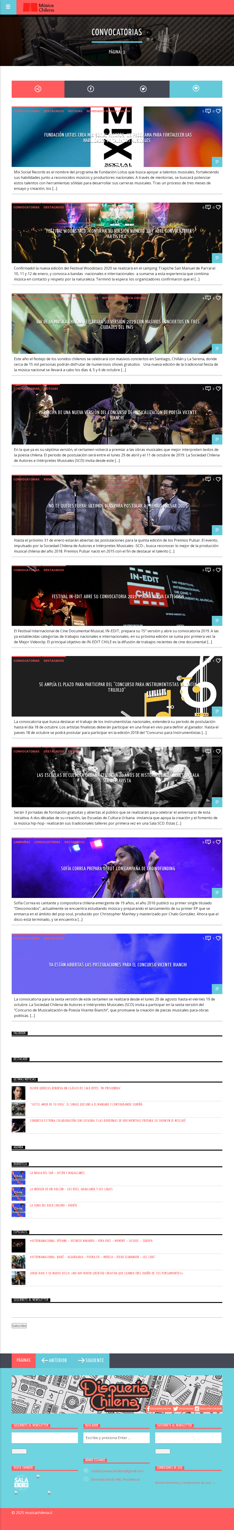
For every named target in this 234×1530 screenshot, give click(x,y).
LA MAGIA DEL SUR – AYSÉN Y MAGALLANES (57, 1173)
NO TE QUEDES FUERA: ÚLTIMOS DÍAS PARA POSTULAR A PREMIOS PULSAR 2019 (118, 506)
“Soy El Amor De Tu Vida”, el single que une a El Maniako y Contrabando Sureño (86, 1104)
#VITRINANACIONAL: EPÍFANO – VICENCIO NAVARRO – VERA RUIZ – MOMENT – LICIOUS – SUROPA (91, 1241)
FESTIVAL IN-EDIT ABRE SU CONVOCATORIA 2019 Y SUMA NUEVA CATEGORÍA (118, 597)
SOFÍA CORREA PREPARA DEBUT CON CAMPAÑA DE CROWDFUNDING (118, 869)
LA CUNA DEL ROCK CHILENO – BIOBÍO (53, 1205)
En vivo (74, 298)
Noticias (75, 111)
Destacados (54, 111)
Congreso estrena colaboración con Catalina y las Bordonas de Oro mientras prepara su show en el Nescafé (108, 1120)
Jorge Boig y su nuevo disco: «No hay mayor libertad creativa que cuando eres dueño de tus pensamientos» (106, 1273)
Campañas (21, 842)
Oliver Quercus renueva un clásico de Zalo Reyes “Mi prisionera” (75, 1088)
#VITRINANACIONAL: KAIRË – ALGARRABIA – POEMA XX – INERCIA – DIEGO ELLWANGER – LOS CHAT (92, 1257)
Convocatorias (26, 111)
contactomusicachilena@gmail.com (117, 1471)
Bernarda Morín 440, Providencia (115, 1479)
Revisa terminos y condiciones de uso (183, 1482)
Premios (50, 479)
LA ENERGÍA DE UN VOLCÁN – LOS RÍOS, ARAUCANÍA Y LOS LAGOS (71, 1189)
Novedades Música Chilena (108, 111)
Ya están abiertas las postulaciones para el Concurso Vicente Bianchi (118, 965)
